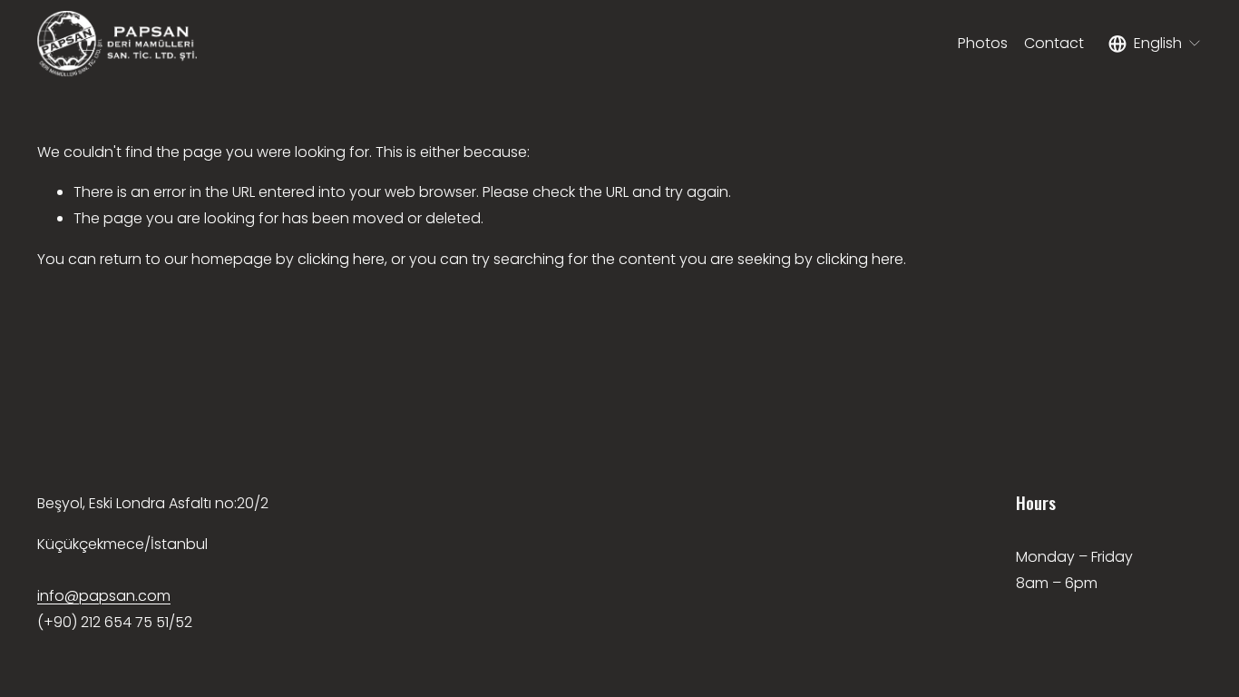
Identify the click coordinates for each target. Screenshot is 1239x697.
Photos (983, 43)
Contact (1054, 43)
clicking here (341, 259)
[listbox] (1155, 43)
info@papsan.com (104, 595)
